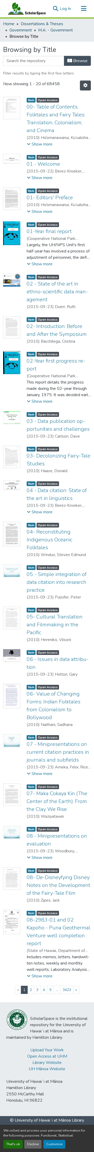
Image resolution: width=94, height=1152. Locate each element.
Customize (54, 1144)
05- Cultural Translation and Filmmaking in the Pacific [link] (55, 624)
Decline (33, 1144)
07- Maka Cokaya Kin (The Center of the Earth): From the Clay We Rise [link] (57, 801)
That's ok (13, 1144)
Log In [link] (65, 9)
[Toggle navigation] (83, 9)
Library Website (47, 1062)
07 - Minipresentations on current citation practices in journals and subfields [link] (58, 752)
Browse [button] (79, 61)
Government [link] (20, 30)
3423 (67, 989)
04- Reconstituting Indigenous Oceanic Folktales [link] (49, 539)
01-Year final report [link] (49, 231)
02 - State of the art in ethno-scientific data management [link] (57, 291)
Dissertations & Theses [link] (42, 24)
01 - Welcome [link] (43, 164)
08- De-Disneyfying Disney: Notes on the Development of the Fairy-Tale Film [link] (58, 885)
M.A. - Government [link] (55, 30)
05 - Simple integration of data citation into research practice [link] (56, 582)
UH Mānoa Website (47, 1069)
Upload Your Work (47, 1050)
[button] (25, 8)
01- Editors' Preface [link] (50, 197)
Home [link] (8, 24)
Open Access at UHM (47, 1056)
